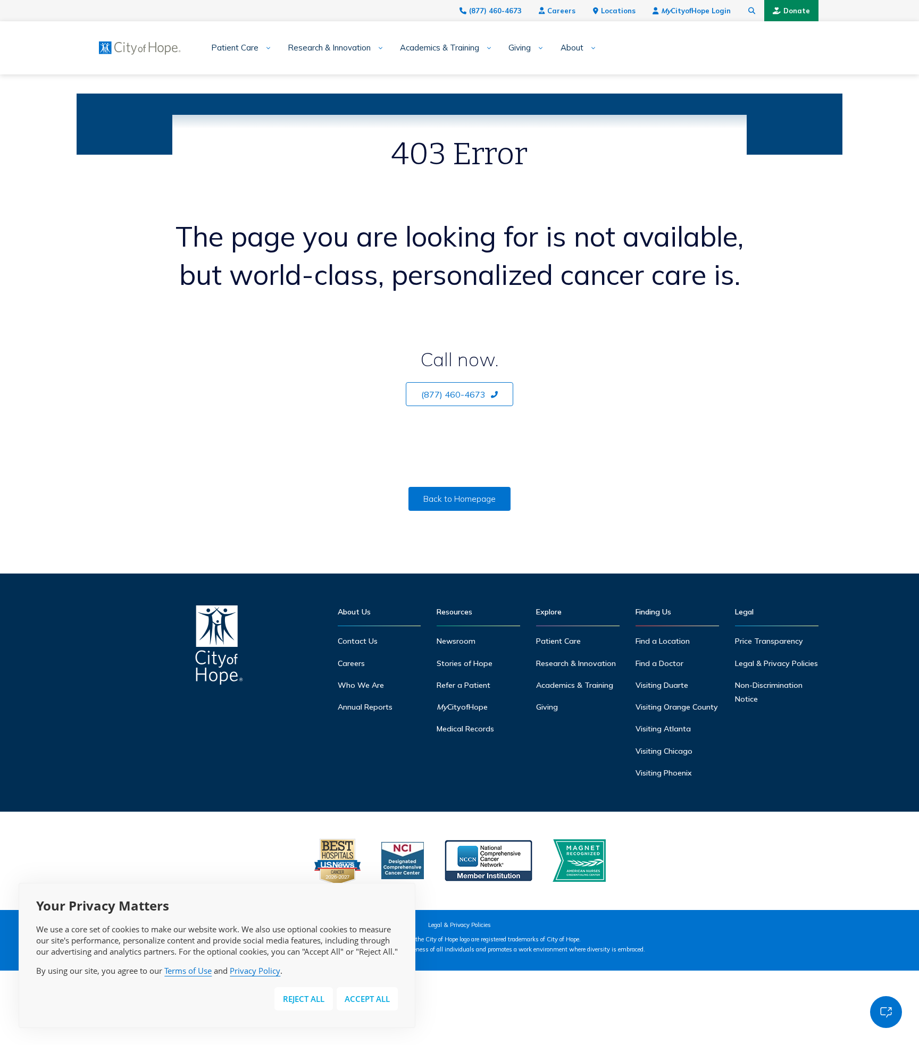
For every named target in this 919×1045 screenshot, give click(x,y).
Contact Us (358, 641)
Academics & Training (439, 48)
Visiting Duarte (662, 685)
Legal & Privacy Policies (776, 663)
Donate (796, 10)
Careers (561, 10)
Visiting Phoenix (664, 773)
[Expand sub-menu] (264, 48)
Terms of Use (188, 970)
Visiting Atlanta (663, 729)
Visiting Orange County (677, 707)
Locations (618, 10)
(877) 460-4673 (495, 10)
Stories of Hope (464, 663)
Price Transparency (769, 641)
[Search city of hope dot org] (752, 10)
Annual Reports (365, 707)
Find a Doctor (659, 663)
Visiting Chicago (664, 751)
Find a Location (663, 641)
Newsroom (456, 641)
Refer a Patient (463, 685)
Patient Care (234, 48)
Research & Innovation (329, 48)
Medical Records (465, 729)
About (572, 48)
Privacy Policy (255, 970)
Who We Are (361, 685)
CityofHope (462, 707)
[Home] (219, 647)
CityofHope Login (696, 10)
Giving (519, 48)
